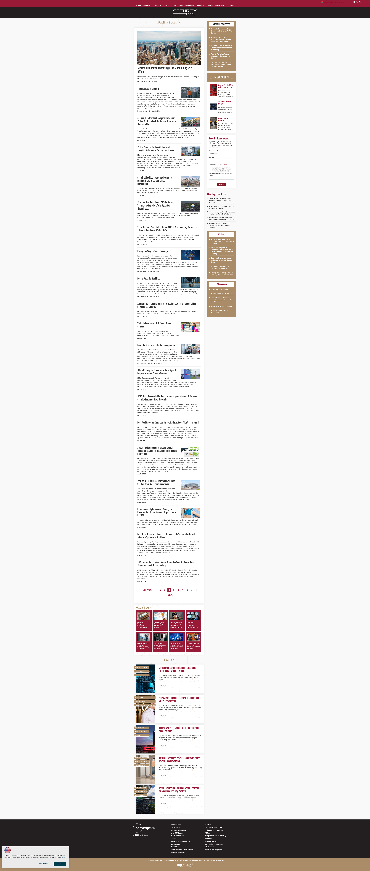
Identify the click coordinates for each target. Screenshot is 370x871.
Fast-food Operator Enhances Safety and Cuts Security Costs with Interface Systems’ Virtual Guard (166, 536)
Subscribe (230, 5)
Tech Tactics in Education (214, 844)
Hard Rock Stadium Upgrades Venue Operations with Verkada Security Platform (179, 790)
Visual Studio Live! (178, 852)
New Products (221, 77)
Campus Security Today (213, 827)
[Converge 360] (144, 828)
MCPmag (208, 833)
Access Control (140, 697)
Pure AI (174, 839)
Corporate (138, 675)
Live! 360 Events (177, 833)
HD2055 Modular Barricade (223, 119)
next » (170, 595)
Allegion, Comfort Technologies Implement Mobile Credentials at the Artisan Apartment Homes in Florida (156, 121)
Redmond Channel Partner (180, 841)
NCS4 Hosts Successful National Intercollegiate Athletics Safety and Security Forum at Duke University (167, 398)
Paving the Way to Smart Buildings (152, 251)
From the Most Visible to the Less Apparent (156, 345)
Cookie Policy (183, 861)
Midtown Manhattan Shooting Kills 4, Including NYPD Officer (165, 70)
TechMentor (175, 844)
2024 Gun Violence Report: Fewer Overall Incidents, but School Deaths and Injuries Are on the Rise (157, 451)
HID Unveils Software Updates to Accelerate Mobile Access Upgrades (160, 646)
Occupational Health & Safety (215, 836)
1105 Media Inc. (156, 861)
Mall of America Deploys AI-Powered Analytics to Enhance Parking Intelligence (155, 149)
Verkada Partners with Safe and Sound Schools (154, 325)
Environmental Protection (214, 830)
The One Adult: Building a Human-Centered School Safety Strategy (222, 241)
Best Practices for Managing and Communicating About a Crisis (221, 260)
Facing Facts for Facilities (148, 279)
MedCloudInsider (177, 836)
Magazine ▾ (147, 5)
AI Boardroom (176, 825)
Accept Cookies (60, 864)
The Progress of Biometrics (149, 89)
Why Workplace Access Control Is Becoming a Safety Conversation (179, 699)
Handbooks (189, 5)
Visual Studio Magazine (213, 850)
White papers (178, 5)
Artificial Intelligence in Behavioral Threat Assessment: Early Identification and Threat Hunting (222, 251)
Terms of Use (196, 861)
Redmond (208, 839)
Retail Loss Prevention (142, 757)
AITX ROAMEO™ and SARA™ (224, 102)
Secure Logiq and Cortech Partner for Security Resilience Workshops (176, 645)
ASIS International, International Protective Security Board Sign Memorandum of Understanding (165, 564)
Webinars (157, 5)
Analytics (137, 735)
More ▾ (210, 5)
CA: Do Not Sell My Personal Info (212, 861)
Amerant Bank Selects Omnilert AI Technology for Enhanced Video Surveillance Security (166, 305)
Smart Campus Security (219, 289)
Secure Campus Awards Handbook (219, 312)
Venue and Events (140, 787)
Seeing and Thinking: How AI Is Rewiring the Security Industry (222, 274)
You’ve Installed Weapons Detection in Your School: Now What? (222, 300)
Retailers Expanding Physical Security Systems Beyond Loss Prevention (179, 760)
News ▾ (138, 5)
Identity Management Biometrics (145, 705)
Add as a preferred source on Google (334, 2)
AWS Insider (175, 827)
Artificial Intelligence (141, 667)
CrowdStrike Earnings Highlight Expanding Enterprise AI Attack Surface (177, 669)
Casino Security (140, 727)
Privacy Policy (223, 164)
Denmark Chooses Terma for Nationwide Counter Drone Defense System (221, 64)
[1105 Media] (140, 835)
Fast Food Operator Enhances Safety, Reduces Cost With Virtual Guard (168, 423)
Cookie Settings (43, 864)
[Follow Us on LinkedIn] (354, 2)
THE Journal (209, 847)
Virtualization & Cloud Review (182, 850)
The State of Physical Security (221, 294)
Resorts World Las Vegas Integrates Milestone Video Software (179, 730)
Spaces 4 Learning (211, 841)
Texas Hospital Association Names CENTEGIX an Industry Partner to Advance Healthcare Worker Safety (167, 229)
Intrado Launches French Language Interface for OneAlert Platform (176, 624)
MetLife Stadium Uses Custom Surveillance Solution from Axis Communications (156, 483)
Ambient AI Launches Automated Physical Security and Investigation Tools (192, 626)
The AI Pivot (175, 847)
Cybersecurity (139, 671)
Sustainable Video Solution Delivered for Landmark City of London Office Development (154, 181)
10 (197, 590)
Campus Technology (178, 830)
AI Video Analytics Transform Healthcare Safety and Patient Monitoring (143, 646)
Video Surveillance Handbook (222, 306)
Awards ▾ (167, 5)
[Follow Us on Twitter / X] (357, 2)
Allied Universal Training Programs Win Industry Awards (160, 624)
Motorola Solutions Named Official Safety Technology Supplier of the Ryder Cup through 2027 (155, 205)
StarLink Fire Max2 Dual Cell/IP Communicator (225, 86)
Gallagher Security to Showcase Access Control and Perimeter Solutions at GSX (193, 646)
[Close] (66, 848)
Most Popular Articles (216, 194)
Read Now (162, 685)
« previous (147, 590)
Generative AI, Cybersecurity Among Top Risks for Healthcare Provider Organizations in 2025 (156, 512)
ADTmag (208, 825)
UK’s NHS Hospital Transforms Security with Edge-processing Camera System (156, 372)
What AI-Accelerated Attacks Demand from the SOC (221, 267)
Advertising (219, 5)
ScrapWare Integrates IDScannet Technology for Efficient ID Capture (142, 626)
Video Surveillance (141, 791)
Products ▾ (200, 5)
